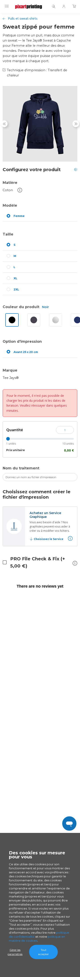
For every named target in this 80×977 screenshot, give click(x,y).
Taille (8, 234)
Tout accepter (43, 952)
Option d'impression (22, 341)
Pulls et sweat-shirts (23, 18)
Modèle (10, 205)
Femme (19, 216)
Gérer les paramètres (15, 952)
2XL (16, 289)
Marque (10, 370)
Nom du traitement (21, 468)
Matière (10, 183)
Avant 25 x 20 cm (26, 352)
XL (15, 278)
